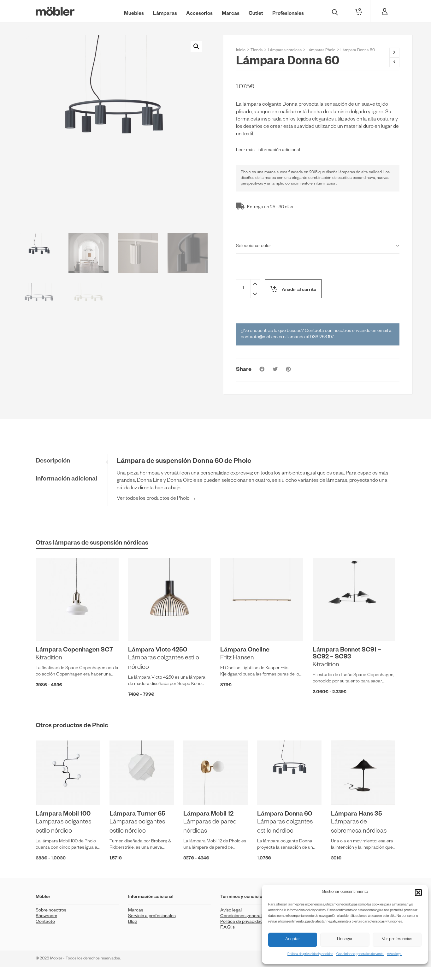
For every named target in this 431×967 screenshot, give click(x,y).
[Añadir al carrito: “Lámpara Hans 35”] (345, 790)
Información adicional (278, 150)
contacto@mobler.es (261, 337)
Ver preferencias (397, 939)
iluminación (326, 184)
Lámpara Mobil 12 (208, 814)
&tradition (49, 658)
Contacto (45, 922)
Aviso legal (394, 954)
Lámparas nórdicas (285, 50)
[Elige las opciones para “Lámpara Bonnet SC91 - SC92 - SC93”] (327, 626)
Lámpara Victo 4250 (157, 650)
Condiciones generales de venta (360, 954)
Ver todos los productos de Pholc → (156, 499)
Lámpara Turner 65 (137, 814)
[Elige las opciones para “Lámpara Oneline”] (235, 626)
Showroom (46, 916)
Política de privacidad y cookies (310, 954)
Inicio (240, 50)
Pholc (246, 172)
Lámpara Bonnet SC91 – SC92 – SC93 (347, 654)
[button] (418, 892)
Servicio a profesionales (152, 916)
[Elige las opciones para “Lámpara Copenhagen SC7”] (50, 626)
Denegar (345, 939)
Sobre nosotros (51, 910)
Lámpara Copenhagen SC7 (74, 650)
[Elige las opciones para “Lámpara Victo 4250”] (142, 626)
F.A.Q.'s (227, 927)
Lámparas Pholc (321, 50)
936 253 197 (322, 337)
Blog (132, 922)
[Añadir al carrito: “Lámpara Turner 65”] (124, 790)
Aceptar (292, 939)
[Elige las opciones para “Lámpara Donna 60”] (271, 790)
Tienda (257, 50)
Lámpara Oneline (244, 650)
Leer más (245, 150)
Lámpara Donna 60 (284, 814)
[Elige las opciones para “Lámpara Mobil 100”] (50, 790)
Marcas (135, 910)
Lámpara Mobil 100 (63, 814)
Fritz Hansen (237, 658)
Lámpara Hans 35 (356, 814)
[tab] (72, 461)
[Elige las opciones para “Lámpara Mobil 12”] (198, 790)
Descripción (53, 461)
